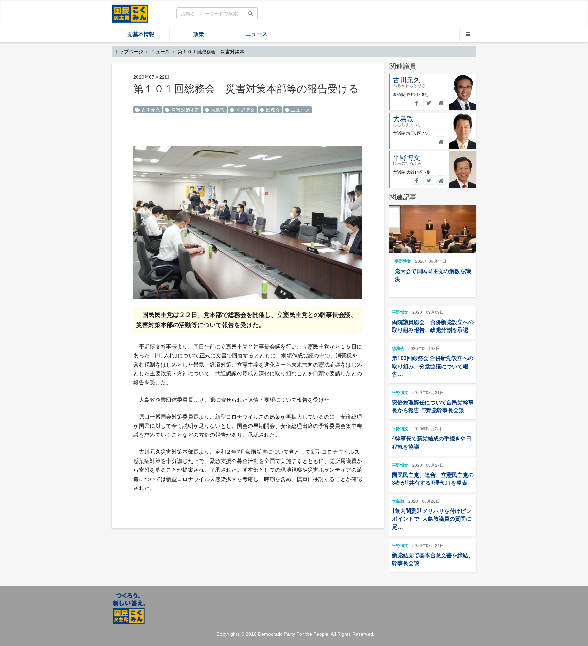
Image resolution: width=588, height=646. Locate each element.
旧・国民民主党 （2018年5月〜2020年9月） (130, 13)
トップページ (128, 51)
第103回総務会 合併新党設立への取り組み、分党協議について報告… (432, 365)
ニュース (256, 34)
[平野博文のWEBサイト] (441, 180)
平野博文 (244, 109)
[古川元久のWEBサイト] (441, 102)
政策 (198, 34)
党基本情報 (140, 34)
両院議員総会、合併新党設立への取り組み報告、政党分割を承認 (433, 326)
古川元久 (150, 109)
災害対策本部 (185, 109)
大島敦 (217, 109)
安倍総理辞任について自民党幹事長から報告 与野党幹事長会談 (433, 406)
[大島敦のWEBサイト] (441, 141)
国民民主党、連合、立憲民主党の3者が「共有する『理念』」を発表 (433, 478)
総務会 (272, 109)
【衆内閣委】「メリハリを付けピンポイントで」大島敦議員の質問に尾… (431, 518)
